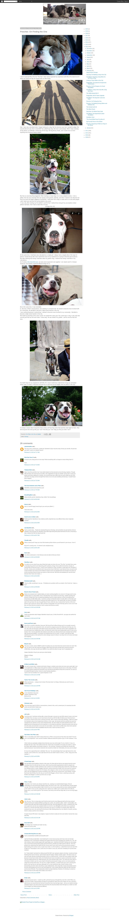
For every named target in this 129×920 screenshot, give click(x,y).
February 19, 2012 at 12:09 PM (32, 872)
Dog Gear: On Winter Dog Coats (94, 111)
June (88, 61)
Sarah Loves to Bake (30, 517)
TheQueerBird (28, 470)
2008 (86, 137)
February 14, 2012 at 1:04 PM (31, 698)
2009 (86, 135)
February (89, 70)
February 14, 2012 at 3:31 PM (31, 709)
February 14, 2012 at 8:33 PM (31, 756)
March (88, 68)
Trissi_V (26, 782)
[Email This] (45, 434)
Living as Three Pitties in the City (94, 80)
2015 (86, 40)
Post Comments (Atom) (33, 897)
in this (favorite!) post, (33, 262)
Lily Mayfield (27, 527)
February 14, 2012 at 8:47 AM (31, 535)
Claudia (26, 540)
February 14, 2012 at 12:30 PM (32, 685)
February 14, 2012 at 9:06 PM (31, 776)
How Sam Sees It (28, 457)
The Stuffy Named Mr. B (92, 93)
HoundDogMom (28, 495)
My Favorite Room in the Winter (94, 121)
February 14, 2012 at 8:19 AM (31, 522)
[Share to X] (48, 434)
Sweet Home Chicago (92, 72)
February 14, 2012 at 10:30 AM (32, 638)
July (88, 59)
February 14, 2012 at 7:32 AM (31, 480)
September (90, 55)
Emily (25, 877)
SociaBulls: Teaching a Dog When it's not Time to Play (95, 77)
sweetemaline (28, 446)
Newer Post (24, 895)
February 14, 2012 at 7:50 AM (31, 490)
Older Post (76, 895)
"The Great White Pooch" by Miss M (95, 119)
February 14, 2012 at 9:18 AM (31, 576)
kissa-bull (27, 822)
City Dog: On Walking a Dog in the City (96, 74)
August (89, 57)
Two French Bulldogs (30, 690)
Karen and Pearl (28, 623)
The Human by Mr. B (91, 107)
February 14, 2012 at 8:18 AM (31, 511)
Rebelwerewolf (28, 581)
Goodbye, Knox (90, 117)
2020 (86, 29)
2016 (86, 38)
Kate (25, 553)
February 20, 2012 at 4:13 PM (31, 888)
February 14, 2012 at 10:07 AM (32, 618)
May (88, 64)
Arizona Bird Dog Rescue (31, 833)
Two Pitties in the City (31, 434)
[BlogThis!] (47, 434)
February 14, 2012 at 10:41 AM (32, 659)
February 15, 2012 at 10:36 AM (32, 794)
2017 (86, 35)
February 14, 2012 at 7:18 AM (31, 465)
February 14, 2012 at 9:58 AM (31, 587)
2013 (86, 44)
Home (50, 895)
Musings (26, 436)
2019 (86, 31)
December (89, 48)
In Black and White (29, 664)
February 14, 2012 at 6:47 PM (31, 729)
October (89, 53)
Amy (25, 612)
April (88, 66)
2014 (86, 42)
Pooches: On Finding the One (94, 101)
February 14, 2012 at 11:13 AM (32, 674)
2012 (86, 46)
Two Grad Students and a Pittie (32, 485)
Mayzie (26, 643)
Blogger (71, 915)
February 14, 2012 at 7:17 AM (31, 452)
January (89, 128)
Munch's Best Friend (29, 592)
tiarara (26, 504)
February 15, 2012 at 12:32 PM (32, 828)
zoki (25, 714)
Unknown (26, 703)
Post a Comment (26, 891)
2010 (86, 133)
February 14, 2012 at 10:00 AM (32, 607)
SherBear (27, 562)
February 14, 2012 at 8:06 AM (31, 499)
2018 (86, 33)
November (89, 50)
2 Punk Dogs (27, 761)
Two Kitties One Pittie (30, 734)
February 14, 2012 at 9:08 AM (31, 557)
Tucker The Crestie (29, 680)
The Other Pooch (90, 109)
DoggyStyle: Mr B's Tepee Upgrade (95, 95)
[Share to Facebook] (50, 434)
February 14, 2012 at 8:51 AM (31, 547)
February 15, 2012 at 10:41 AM (32, 817)
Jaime (26, 799)
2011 (86, 130)
